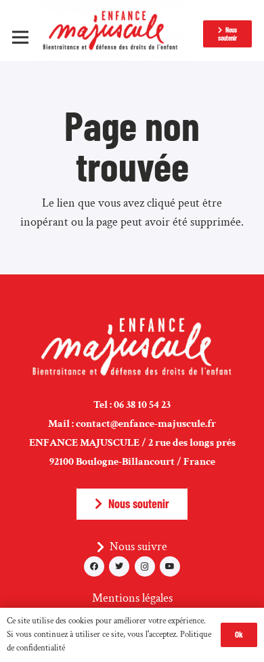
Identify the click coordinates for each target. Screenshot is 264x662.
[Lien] (113, 30)
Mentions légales (132, 598)
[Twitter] (119, 566)
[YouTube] (170, 566)
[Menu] (21, 37)
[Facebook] (94, 566)
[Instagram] (145, 566)
